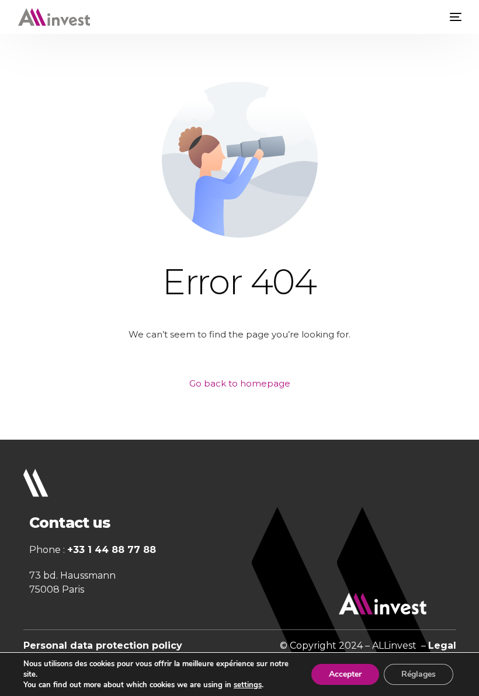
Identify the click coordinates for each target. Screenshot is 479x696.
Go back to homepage (239, 383)
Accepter (345, 674)
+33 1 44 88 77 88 (111, 549)
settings (248, 685)
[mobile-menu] (452, 17)
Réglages (418, 674)
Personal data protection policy (102, 645)
